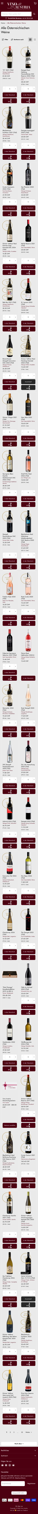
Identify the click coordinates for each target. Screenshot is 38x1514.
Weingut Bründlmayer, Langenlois (27, 713)
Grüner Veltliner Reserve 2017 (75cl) (27, 1100)
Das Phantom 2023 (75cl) (27, 188)
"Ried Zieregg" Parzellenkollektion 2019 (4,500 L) (8, 989)
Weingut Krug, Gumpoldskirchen (25, 769)
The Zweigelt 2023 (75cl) (27, 933)
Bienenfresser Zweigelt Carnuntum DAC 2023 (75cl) (9, 361)
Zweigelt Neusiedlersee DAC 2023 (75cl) (9, 536)
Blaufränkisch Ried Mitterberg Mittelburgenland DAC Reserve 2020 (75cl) (27, 538)
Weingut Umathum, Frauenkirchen (8, 1047)
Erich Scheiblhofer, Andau (28, 936)
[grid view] (30, 39)
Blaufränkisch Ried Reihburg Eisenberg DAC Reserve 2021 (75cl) (9, 1158)
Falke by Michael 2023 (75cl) (26, 988)
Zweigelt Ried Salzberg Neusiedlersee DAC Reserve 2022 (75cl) (28, 73)
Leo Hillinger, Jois (25, 478)
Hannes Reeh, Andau (26, 134)
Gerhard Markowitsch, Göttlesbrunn (8, 880)
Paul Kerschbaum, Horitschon (7, 192)
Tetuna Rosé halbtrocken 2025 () (27, 654)
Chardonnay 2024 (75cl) (9, 933)
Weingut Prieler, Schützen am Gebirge (28, 1281)
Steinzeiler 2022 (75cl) (8, 709)
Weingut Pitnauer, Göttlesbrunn (7, 365)
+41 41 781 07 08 (27, 18)
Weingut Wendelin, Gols (27, 1046)
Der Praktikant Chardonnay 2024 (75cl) (9, 1278)
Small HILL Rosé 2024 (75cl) (26, 475)
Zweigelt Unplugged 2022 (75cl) (27, 131)
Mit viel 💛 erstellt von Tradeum (19, 1510)
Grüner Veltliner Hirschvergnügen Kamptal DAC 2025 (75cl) (27, 1219)
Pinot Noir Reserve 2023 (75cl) (27, 1394)
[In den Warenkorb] (10, 100)
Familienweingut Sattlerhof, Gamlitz (10, 482)
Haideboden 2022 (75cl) (9, 1043)
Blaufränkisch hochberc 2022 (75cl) (26, 1336)
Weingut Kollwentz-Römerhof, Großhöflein (9, 713)
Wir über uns (19, 1506)
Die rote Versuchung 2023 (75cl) (28, 766)
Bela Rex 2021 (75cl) (9, 302)
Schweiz (18, 1493)
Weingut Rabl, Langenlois (9, 936)
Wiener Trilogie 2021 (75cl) (10, 418)
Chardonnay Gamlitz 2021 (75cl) (9, 1217)
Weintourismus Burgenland (28, 1159)
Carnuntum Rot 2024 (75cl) (9, 877)
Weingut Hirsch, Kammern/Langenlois (26, 1224)
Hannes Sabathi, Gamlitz (9, 1219)
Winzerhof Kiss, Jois (26, 991)
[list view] (35, 39)
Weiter (28, 1432)
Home (3, 23)
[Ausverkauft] (28, 387)
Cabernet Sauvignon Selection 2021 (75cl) (10, 654)
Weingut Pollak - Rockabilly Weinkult (10, 1283)
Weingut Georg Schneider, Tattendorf (28, 307)
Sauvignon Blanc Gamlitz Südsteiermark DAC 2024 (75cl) (9, 477)
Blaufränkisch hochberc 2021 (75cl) (10, 131)
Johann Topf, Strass (8, 770)
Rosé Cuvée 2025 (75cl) (27, 598)
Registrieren (31, 1483)
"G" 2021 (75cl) (8, 70)
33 (22, 1432)
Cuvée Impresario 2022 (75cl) (8, 188)
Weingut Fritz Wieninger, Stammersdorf (9, 422)
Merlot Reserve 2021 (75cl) (28, 245)
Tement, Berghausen (8, 993)
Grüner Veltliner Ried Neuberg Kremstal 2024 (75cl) (28, 361)
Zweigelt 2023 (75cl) (28, 821)
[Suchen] (34, 14)
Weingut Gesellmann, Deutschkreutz (8, 73)
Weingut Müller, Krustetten (9, 251)
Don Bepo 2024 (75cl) (26, 877)
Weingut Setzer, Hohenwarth (7, 1400)
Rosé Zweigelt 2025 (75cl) (27, 709)
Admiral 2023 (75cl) (9, 821)
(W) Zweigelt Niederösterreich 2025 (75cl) (8, 767)
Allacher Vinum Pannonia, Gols (28, 79)
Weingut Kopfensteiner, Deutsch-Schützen (9, 1164)
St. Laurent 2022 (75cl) (26, 303)
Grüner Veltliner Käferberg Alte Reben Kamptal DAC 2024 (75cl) (10, 1337)
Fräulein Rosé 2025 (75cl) (9, 598)
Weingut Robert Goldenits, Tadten (28, 658)
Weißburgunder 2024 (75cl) (26, 1043)
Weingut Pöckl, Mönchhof (9, 823)
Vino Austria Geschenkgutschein (9, 1100)
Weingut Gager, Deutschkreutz (25, 545)
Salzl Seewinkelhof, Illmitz (28, 247)
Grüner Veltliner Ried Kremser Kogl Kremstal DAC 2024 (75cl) (10, 247)
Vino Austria (6, 1102)
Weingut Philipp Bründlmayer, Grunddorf (27, 1103)
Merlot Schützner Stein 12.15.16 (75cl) (28, 1277)
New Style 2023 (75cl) (26, 418)
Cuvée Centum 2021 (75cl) (28, 1156)
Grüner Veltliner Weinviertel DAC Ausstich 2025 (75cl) (9, 1395)
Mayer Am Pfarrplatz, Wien (8, 601)
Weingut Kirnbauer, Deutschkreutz (26, 192)
